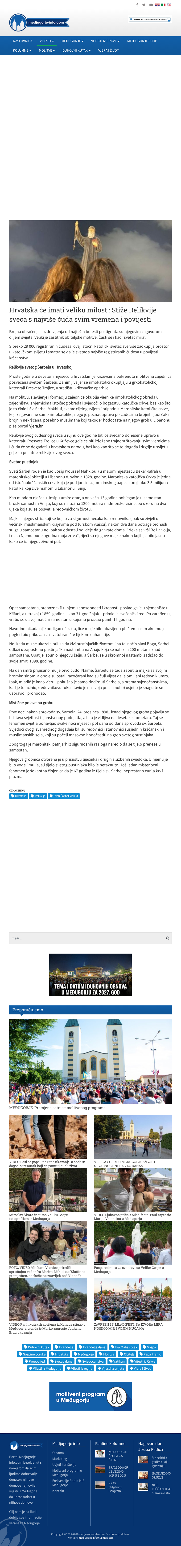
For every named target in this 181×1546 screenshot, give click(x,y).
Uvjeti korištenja (64, 1464)
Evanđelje (66, 1347)
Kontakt (58, 1490)
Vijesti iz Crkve (144, 1361)
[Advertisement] (90, 102)
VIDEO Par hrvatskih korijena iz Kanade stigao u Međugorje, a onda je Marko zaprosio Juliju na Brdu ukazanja (47, 1328)
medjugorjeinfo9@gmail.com (96, 1537)
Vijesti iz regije (81, 1368)
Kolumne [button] (20, 50)
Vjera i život (108, 50)
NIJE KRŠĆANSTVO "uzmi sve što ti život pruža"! (161, 1491)
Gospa (151, 1347)
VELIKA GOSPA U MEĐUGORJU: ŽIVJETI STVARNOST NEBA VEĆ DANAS (125, 1164)
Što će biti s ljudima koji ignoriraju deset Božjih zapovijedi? (160, 1466)
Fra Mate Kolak (126, 1347)
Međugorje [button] (71, 41)
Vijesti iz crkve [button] (104, 41)
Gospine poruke (34, 1354)
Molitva (108, 1354)
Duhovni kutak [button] (75, 50)
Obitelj (129, 1354)
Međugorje (86, 1354)
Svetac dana (63, 1361)
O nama (58, 1452)
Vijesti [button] (45, 41)
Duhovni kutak (38, 1347)
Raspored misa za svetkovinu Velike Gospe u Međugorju (129, 1269)
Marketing (59, 1458)
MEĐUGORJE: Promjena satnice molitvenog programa (57, 1107)
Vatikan (119, 1361)
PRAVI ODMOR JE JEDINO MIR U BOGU (118, 1471)
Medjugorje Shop (142, 41)
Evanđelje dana (94, 1347)
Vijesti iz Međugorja (47, 1368)
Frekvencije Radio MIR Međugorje (68, 1482)
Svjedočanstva (93, 1361)
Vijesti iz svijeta (113, 1368)
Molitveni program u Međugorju (67, 1472)
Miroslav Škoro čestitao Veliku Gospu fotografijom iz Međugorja (38, 1217)
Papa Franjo (152, 1354)
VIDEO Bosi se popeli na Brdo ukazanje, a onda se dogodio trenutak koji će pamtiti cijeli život (47, 1164)
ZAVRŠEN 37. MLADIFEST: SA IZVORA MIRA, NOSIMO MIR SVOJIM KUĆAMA (128, 1326)
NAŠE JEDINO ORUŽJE (161, 1475)
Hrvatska (20, 796)
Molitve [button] (45, 50)
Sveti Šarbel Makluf (66, 796)
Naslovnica (22, 41)
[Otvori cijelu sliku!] (90, 261)
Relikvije (40, 796)
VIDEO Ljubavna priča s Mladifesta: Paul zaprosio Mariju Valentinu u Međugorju (132, 1217)
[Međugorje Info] (39, 22)
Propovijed (37, 1361)
